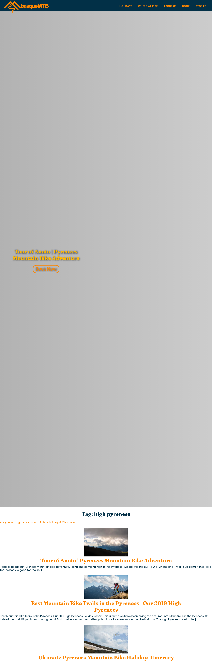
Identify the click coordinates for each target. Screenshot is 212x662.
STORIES (201, 6)
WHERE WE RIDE (148, 6)
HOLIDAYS (125, 6)
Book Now (46, 269)
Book (186, 6)
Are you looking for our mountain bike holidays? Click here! (37, 522)
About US (170, 6)
